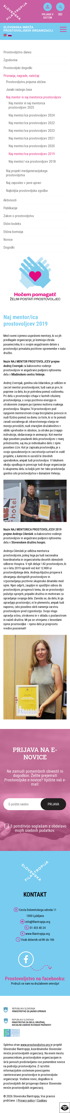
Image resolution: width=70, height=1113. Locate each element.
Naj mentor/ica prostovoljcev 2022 (31, 123)
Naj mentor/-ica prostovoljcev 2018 (32, 161)
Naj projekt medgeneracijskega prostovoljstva (26, 173)
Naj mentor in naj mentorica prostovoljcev (33, 97)
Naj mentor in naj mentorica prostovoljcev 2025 (26, 105)
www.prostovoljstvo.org (35, 1044)
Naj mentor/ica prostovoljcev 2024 (31, 115)
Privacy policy (26, 1100)
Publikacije (10, 208)
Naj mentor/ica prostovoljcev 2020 (31, 146)
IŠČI (60, 14)
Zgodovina (10, 60)
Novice (8, 240)
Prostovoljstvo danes (17, 52)
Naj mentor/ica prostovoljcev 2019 (31, 154)
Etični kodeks (12, 224)
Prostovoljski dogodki (17, 68)
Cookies (42, 1100)
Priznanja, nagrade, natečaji (21, 76)
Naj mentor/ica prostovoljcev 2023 (31, 131)
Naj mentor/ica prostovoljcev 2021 (31, 138)
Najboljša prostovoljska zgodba (27, 191)
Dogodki (8, 247)
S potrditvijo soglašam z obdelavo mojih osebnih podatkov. (38, 828)
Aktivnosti (9, 200)
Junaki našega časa (19, 89)
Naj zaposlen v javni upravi (23, 183)
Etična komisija (13, 232)
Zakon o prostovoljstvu (18, 216)
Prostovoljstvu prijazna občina (26, 82)
